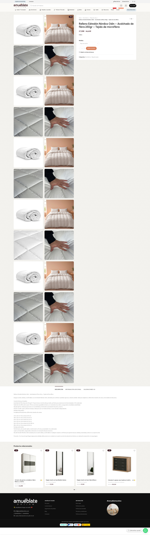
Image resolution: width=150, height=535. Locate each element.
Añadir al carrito (91, 48)
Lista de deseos (48, 506)
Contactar (47, 514)
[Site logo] (21, 5)
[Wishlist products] (121, 5)
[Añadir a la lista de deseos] (41, 450)
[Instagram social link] (135, 2)
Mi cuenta (47, 503)
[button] (145, 530)
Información (79, 500)
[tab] (59, 388)
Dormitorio (86, 18)
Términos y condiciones (81, 511)
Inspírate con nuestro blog (20, 1)
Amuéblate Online (50, 500)
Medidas (81, 40)
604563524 (18, 513)
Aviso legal (78, 503)
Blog (46, 511)
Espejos (54, 482)
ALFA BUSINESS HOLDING (78, 521)
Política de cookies (80, 506)
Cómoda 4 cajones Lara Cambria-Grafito (119, 480)
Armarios (23, 484)
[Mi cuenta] (126, 5)
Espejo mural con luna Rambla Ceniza (56, 480)
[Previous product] (129, 19)
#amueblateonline (131, 9)
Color (80, 35)
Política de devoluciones (81, 514)
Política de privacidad (81, 508)
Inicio (80, 18)
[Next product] (133, 19)
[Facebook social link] (133, 2)
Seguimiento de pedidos (50, 508)
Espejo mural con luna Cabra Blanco (86, 480)
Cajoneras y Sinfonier (119, 482)
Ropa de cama (93, 18)
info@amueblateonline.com (22, 511)
